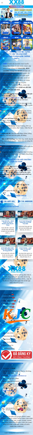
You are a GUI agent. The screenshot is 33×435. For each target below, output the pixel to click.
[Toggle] (1, 181)
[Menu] (2, 3)
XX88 (3, 275)
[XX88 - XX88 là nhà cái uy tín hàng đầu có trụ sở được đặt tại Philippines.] (16, 2)
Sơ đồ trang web (8, 390)
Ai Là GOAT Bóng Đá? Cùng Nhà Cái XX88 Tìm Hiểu (25, 222)
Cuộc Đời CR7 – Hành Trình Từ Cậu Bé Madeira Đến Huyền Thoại (8, 223)
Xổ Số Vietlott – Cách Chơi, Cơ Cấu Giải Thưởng (25, 249)
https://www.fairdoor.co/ (10, 97)
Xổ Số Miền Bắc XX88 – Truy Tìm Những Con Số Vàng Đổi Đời (7, 249)
